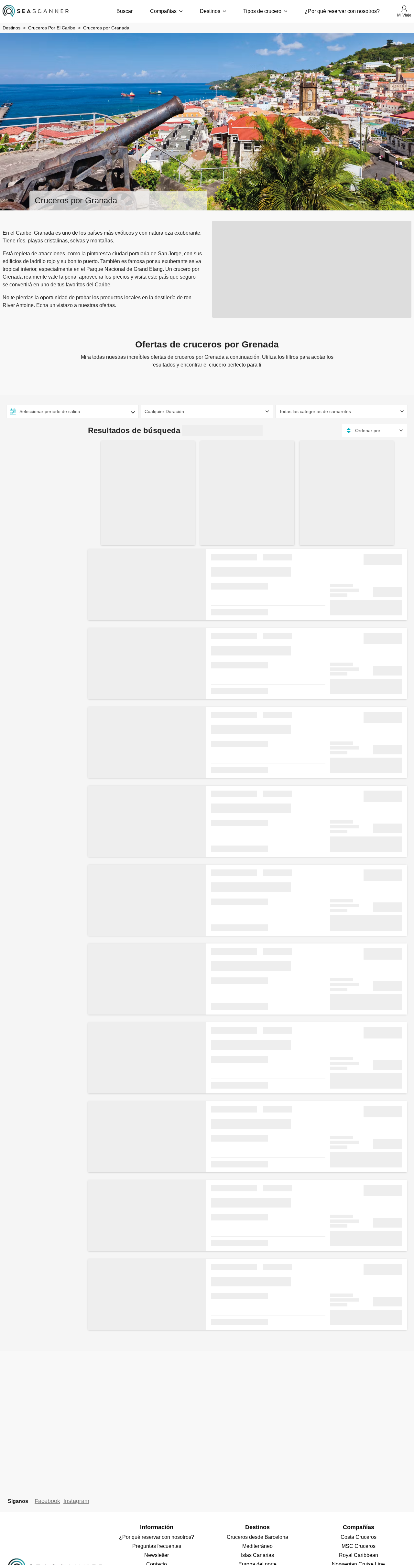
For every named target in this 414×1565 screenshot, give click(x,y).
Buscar (124, 11)
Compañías (163, 11)
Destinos (210, 11)
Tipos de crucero (262, 11)
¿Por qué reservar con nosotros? (342, 11)
